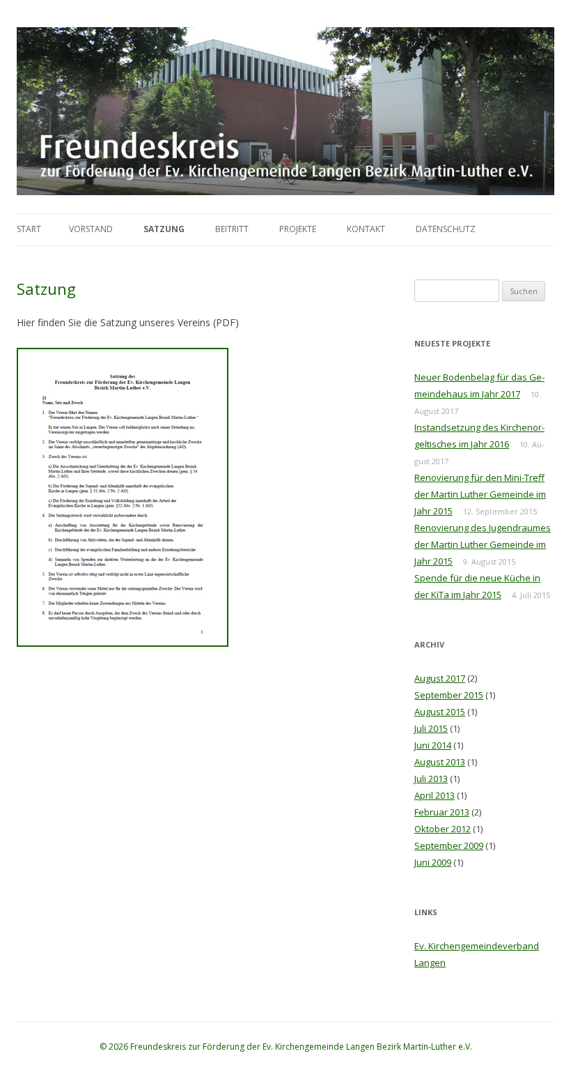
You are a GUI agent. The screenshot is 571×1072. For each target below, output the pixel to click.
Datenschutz (446, 229)
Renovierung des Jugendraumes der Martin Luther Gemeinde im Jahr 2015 (482, 544)
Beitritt (232, 229)
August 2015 (439, 711)
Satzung (164, 229)
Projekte (297, 229)
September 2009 (448, 845)
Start (29, 229)
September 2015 (448, 695)
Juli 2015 (431, 728)
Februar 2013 (441, 812)
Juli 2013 (431, 778)
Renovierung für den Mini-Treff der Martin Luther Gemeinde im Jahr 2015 (480, 494)
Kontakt (366, 229)
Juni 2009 (432, 862)
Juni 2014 (432, 745)
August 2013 (439, 762)
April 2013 (434, 795)
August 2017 (439, 678)
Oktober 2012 (442, 828)
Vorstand (91, 229)
